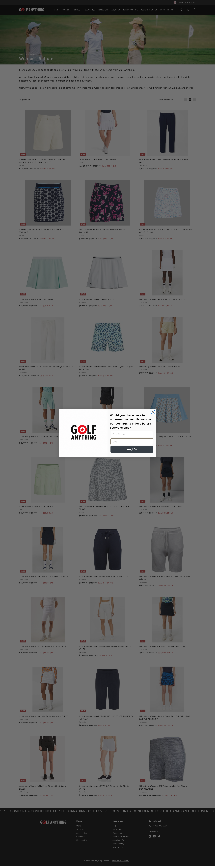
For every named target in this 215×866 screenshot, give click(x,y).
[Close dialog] (153, 412)
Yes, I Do (132, 449)
